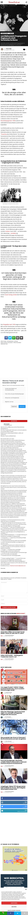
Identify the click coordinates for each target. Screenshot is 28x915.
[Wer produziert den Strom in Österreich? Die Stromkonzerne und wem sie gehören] (14, 727)
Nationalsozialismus (7, 342)
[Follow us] (26, 2)
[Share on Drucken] (17, 337)
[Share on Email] (21, 337)
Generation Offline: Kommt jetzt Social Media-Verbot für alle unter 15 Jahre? (12, 632)
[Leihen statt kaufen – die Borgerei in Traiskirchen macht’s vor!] (14, 646)
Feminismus (11, 341)
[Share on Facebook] (6, 337)
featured (4, 341)
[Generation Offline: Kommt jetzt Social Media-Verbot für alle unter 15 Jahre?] (14, 623)
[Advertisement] (14, 361)
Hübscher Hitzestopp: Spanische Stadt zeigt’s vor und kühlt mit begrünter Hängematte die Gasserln (13, 713)
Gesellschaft (20, 613)
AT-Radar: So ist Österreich (10, 844)
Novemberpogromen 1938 (8, 120)
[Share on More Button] (24, 913)
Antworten (14, 421)
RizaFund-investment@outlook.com (18, 565)
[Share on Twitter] (10, 337)
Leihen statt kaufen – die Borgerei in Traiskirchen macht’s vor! (12, 656)
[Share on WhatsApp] (13, 337)
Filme (16, 341)
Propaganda (17, 342)
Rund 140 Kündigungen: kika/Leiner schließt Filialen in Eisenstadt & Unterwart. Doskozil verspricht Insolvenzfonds (14, 762)
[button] (26, 889)
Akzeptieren (14, 903)
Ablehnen (14, 906)
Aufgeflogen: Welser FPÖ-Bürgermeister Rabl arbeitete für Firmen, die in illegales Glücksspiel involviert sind (13, 787)
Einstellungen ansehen (14, 910)
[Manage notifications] (3, 912)
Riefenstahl (5, 344)
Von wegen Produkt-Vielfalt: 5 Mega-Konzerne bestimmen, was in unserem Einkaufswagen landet (12, 688)
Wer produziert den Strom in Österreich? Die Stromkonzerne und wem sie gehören (13, 738)
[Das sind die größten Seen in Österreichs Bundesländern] (15, 870)
